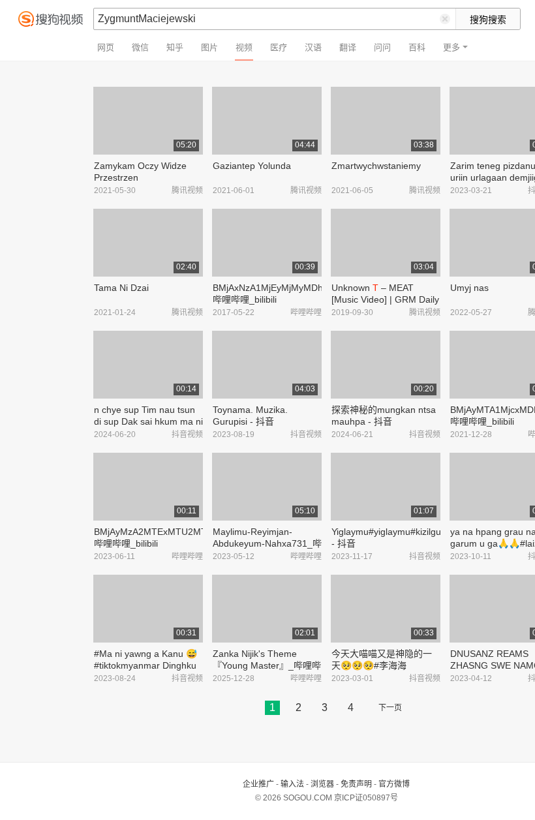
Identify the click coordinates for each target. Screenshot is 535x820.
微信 (140, 47)
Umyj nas (469, 287)
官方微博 (394, 784)
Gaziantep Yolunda (252, 165)
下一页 (390, 707)
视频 (244, 47)
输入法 (292, 784)
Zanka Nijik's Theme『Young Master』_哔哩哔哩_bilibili (267, 665)
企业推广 (258, 784)
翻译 (347, 47)
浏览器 (322, 784)
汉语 (313, 47)
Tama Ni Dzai (121, 287)
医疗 (278, 47)
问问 (382, 47)
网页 (105, 47)
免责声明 (356, 784)
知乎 (174, 47)
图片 (209, 47)
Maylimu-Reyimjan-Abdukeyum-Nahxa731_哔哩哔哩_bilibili (267, 543)
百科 (416, 47)
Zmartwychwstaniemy (376, 165)
